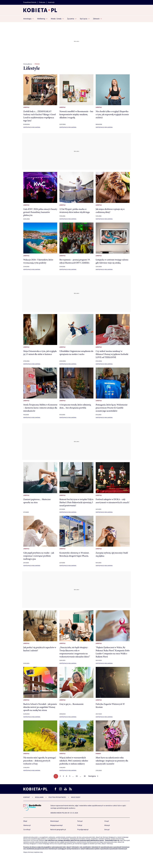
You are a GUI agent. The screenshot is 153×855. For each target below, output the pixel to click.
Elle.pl (25, 821)
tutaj (41, 852)
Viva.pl (106, 821)
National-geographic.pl (58, 829)
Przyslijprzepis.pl (82, 829)
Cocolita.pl (26, 829)
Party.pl (79, 821)
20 (77, 776)
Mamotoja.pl (54, 821)
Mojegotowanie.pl (56, 825)
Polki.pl (79, 825)
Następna (92, 776)
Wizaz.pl (107, 825)
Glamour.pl (27, 825)
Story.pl (106, 829)
